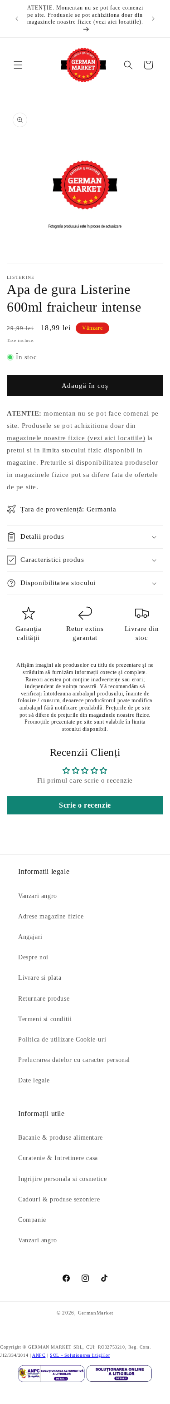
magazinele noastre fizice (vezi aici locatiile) (76, 438)
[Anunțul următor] (153, 19)
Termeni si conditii (45, 1019)
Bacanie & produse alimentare (60, 1137)
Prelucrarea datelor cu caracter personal (74, 1060)
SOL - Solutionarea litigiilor (80, 1355)
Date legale (34, 1080)
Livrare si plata (40, 977)
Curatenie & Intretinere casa (58, 1158)
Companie (32, 1219)
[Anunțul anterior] (17, 19)
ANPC (38, 1355)
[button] (18, 65)
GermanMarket (95, 1312)
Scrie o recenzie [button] (85, 805)
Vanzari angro (37, 896)
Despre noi (33, 957)
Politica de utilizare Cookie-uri (62, 1039)
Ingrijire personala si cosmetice (62, 1179)
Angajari (30, 936)
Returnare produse (43, 998)
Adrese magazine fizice (50, 916)
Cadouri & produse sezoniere (59, 1199)
